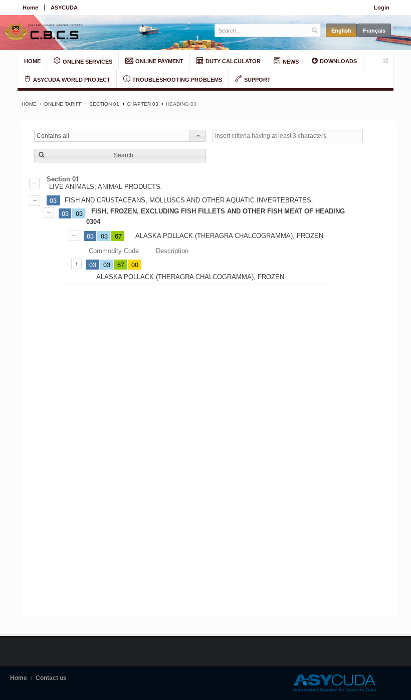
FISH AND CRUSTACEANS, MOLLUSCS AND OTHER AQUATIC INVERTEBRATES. (189, 200)
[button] (120, 155)
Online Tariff (63, 104)
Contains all (53, 135)
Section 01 (104, 104)
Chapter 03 (142, 104)
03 (53, 200)
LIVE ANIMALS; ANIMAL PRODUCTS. (105, 186)
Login (381, 8)
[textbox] (262, 30)
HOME (32, 61)
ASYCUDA (64, 8)
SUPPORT (257, 80)
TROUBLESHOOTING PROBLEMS (176, 80)
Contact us (51, 677)
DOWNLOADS (337, 61)
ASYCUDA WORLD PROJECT (71, 80)
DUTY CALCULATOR (232, 61)
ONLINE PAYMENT (158, 61)
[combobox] (120, 136)
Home (30, 8)
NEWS (290, 62)
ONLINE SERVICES (86, 62)
